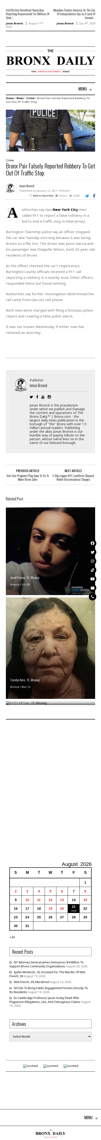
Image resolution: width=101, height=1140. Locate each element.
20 (62, 908)
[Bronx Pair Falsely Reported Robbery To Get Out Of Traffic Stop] (50, 130)
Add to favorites (43, 195)
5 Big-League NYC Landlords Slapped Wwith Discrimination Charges (73, 477)
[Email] (92, 588)
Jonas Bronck (14, 23)
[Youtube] (92, 579)
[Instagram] (92, 561)
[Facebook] (92, 543)
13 (62, 900)
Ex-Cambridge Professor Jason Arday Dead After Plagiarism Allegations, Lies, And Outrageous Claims (44, 1000)
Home (10, 98)
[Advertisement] (50, 791)
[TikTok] (92, 570)
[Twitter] (92, 552)
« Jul (12, 937)
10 (27, 900)
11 (39, 900)
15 (85, 900)
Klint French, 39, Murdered (31, 982)
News (20, 98)
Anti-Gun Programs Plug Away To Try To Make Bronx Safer (28, 477)
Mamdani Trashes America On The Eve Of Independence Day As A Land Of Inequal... (74, 14)
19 (50, 908)
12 (50, 900)
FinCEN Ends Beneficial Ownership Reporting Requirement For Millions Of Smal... (27, 14)
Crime (30, 98)
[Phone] (92, 596)
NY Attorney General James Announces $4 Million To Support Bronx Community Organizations (46, 964)
